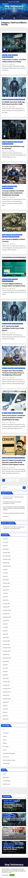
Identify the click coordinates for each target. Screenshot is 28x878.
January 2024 (6, 606)
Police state (4, 99)
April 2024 (5, 596)
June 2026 (5, 542)
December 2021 (7, 688)
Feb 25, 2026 (6, 197)
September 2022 (7, 658)
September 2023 (7, 617)
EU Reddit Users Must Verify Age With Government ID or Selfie (14, 819)
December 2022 (7, 647)
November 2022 (7, 651)
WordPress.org (6, 784)
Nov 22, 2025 (6, 288)
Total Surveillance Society (19, 99)
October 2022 (6, 654)
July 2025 (5, 569)
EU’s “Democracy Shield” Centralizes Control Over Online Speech (13, 328)
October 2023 (6, 613)
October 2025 (6, 562)
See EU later (6, 516)
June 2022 (5, 668)
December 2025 (7, 556)
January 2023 (6, 644)
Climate (3, 234)
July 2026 (5, 538)
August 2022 (6, 661)
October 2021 (6, 695)
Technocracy (10, 99)
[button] (26, 18)
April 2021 (5, 715)
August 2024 (6, 589)
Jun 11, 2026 (7, 837)
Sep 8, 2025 (5, 467)
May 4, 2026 (5, 151)
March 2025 (6, 579)
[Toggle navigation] (14, 18)
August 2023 (6, 620)
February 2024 (6, 603)
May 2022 (5, 671)
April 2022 (5, 675)
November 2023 (7, 610)
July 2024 (5, 593)
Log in (4, 774)
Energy (4, 739)
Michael (13, 64)
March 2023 (6, 637)
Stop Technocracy (14, 6)
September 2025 (7, 566)
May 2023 (5, 630)
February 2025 (6, 583)
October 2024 (6, 586)
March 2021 (5, 719)
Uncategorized (6, 763)
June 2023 (5, 627)
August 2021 (6, 702)
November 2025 (7, 559)
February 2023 (6, 641)
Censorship (4, 186)
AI (3, 729)
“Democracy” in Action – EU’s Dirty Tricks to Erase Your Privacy (12, 806)
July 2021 (5, 705)
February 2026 (6, 552)
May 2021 (5, 712)
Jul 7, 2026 (5, 106)
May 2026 (5, 545)
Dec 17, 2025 (6, 243)
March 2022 (6, 678)
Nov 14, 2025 (6, 332)
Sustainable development (17, 234)
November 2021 (7, 691)
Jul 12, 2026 (6, 64)
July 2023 (5, 624)
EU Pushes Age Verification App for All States (13, 513)
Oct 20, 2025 (6, 422)
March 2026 (6, 549)
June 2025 (5, 573)
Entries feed (6, 777)
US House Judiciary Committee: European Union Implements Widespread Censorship (13, 193)
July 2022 (5, 664)
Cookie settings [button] (5, 875)
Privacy (15, 186)
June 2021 (5, 709)
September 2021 (7, 698)
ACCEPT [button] (12, 875)
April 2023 (5, 634)
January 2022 (6, 685)
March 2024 (6, 600)
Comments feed (6, 780)
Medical (5, 743)
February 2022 (6, 681)
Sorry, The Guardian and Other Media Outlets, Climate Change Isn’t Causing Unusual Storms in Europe (14, 508)
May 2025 (5, 576)
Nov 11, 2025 (6, 377)
